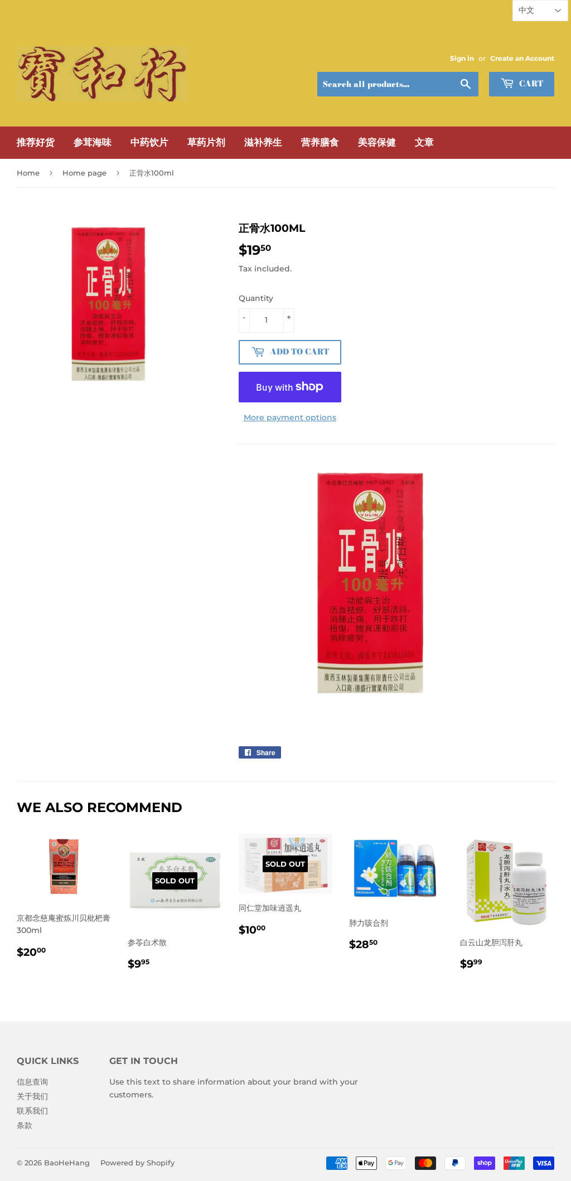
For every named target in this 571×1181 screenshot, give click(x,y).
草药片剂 (206, 142)
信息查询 (32, 1082)
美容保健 (377, 142)
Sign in (462, 58)
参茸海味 (93, 142)
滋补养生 (263, 142)
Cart (530, 83)
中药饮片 (149, 142)
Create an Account (522, 58)
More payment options (290, 417)
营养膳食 (320, 142)
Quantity (256, 298)
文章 (424, 142)
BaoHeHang (67, 1162)
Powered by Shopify (137, 1162)
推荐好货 (36, 142)
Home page (84, 172)
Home (28, 172)
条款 (24, 1125)
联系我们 (32, 1111)
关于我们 (32, 1096)
